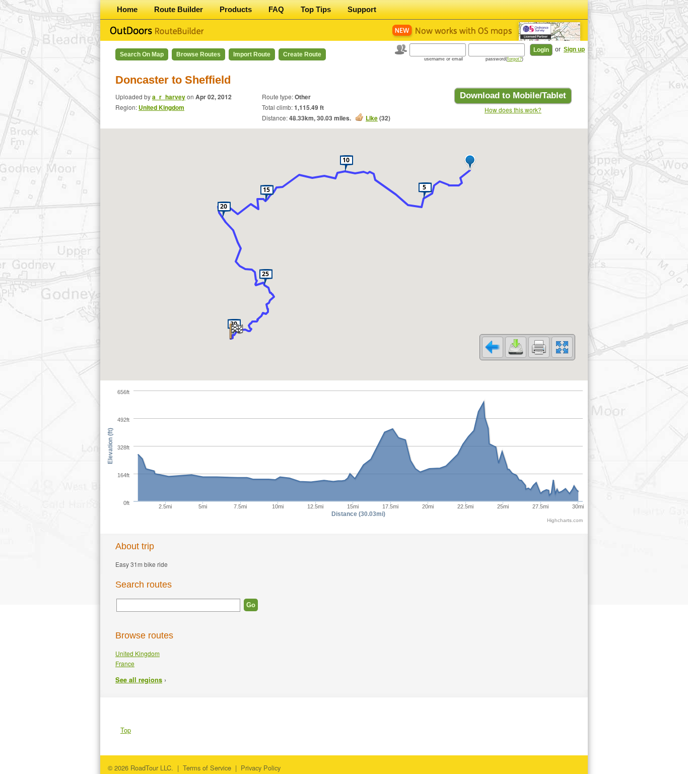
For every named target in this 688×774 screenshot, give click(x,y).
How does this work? (513, 109)
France (124, 663)
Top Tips (316, 9)
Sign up (574, 49)
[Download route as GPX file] (515, 347)
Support (362, 9)
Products (236, 9)
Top (125, 730)
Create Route (302, 54)
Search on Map (142, 54)
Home (127, 9)
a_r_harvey (168, 96)
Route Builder (178, 9)
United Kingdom (161, 107)
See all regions (138, 679)
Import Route (251, 54)
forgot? (514, 58)
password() (504, 58)
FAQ (276, 9)
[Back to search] (492, 347)
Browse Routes (198, 54)
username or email (443, 58)
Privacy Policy (261, 767)
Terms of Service (207, 767)
